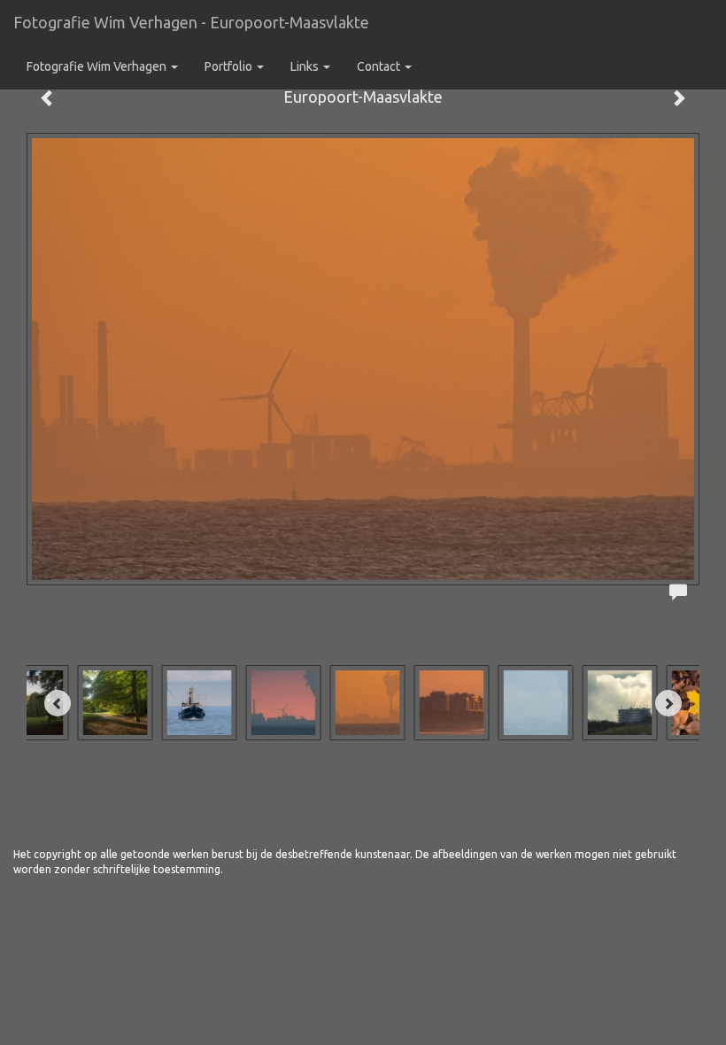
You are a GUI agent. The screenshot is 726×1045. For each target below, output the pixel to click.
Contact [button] (380, 66)
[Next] (668, 703)
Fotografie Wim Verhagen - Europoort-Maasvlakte (191, 22)
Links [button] (305, 66)
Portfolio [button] (230, 66)
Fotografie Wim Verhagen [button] (98, 66)
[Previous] (57, 703)
